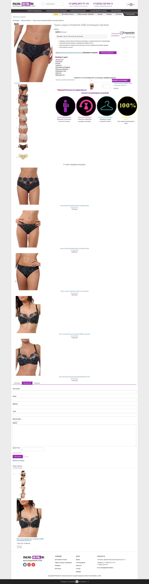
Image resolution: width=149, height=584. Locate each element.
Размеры (109, 14)
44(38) (62, 53)
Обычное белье (116, 11)
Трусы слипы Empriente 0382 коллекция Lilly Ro (74, 248)
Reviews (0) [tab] (27, 383)
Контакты (119, 14)
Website (15, 404)
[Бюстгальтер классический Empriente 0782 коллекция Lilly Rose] (74, 357)
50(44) (76, 53)
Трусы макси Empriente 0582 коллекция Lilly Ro (74, 205)
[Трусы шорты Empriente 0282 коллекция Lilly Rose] (23, 89)
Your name (16, 388)
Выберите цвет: (62, 57)
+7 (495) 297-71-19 (79, 3)
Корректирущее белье (34, 11)
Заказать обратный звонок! (103, 6)
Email (14, 396)
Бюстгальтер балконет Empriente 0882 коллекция (74, 334)
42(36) (57, 53)
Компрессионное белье (78, 11)
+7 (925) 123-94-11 (103, 3)
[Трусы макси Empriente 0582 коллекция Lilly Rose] (74, 186)
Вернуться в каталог (19, 17)
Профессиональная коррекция (56, 11)
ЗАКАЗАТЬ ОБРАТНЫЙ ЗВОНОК (65, 80)
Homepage (16, 20)
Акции (56, 14)
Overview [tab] (17, 383)
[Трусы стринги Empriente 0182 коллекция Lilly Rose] (74, 271)
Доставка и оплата (68, 14)
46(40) (67, 53)
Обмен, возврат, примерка (85, 14)
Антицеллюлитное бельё (98, 11)
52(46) (81, 53)
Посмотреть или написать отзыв (118, 36)
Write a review (18, 460)
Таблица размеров (107, 52)
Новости (78, 565)
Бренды (100, 14)
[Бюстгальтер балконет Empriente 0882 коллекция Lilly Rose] (74, 314)
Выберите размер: (98, 53)
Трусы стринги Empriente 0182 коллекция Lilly (74, 291)
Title (14, 411)
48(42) (71, 53)
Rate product (17, 419)
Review (15, 423)
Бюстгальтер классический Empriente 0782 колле (74, 377)
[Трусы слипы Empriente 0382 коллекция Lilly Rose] (74, 228)
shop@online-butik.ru (107, 567)
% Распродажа (130, 14)
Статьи (78, 568)
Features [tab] (37, 383)
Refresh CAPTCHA (17, 453)
